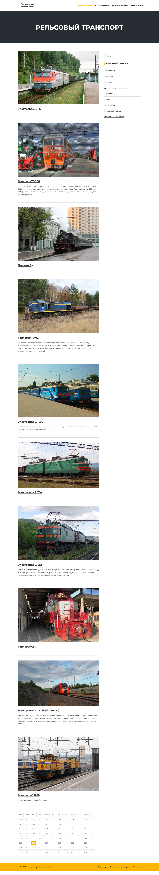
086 (27, 847)
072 (92, 838)
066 (53, 838)
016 (40, 819)
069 (72, 838)
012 (92, 815)
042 (53, 829)
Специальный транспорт (114, 117)
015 (33, 819)
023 (85, 819)
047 (85, 829)
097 (20, 852)
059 (85, 833)
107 (85, 852)
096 (92, 847)
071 (85, 838)
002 (27, 815)
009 (72, 815)
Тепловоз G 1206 (28, 795)
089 (46, 847)
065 (46, 838)
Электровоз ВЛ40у (30, 421)
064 (40, 838)
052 (40, 833)
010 (79, 815)
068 (66, 838)
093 (72, 847)
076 (40, 843)
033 (72, 824)
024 (92, 819)
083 (85, 843)
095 (85, 847)
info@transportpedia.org (45, 867)
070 (79, 838)
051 (33, 833)
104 (66, 852)
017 (46, 819)
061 (20, 838)
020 (66, 819)
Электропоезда (110, 93)
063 (33, 838)
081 (72, 843)
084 (92, 843)
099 (33, 852)
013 (20, 819)
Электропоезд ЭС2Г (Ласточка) (38, 710)
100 (40, 852)
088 (40, 847)
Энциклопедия (83, 5)
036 (92, 824)
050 (27, 833)
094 (79, 847)
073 (20, 843)
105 (72, 852)
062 (27, 838)
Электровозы (109, 70)
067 (59, 838)
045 (72, 829)
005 (46, 815)
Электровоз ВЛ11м (30, 492)
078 (53, 843)
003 (33, 815)
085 (20, 847)
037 (20, 829)
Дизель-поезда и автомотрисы (116, 88)
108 (92, 852)
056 (66, 833)
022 (79, 819)
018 (53, 819)
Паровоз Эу (25, 265)
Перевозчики (101, 5)
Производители (120, 5)
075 (33, 843)
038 (27, 829)
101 (46, 852)
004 (40, 815)
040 (40, 829)
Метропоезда (109, 105)
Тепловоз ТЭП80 (29, 181)
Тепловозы (108, 76)
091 (59, 847)
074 (27, 843)
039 (33, 829)
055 (59, 833)
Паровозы (108, 82)
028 (40, 824)
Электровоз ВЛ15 (29, 108)
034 (79, 824)
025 (20, 824)
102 (53, 852)
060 (92, 833)
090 (53, 847)
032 (66, 824)
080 (66, 843)
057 (72, 833)
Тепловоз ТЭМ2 (28, 337)
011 (85, 815)
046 (79, 829)
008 (66, 815)
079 (59, 843)
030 (53, 824)
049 (20, 833)
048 (92, 829)
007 (59, 815)
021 (72, 819)
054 (53, 833)
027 (33, 824)
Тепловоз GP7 (27, 646)
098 (27, 852)
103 (59, 852)
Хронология (137, 5)
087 (33, 847)
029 (46, 824)
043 (59, 829)
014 (27, 819)
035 (85, 824)
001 (20, 815)
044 (66, 829)
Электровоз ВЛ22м (30, 564)
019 (59, 819)
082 (79, 843)
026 (27, 824)
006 (53, 815)
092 (66, 847)
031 (59, 824)
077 (46, 843)
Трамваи (107, 99)
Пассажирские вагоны (112, 111)
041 (46, 829)
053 (46, 833)
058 (79, 833)
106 (79, 852)
